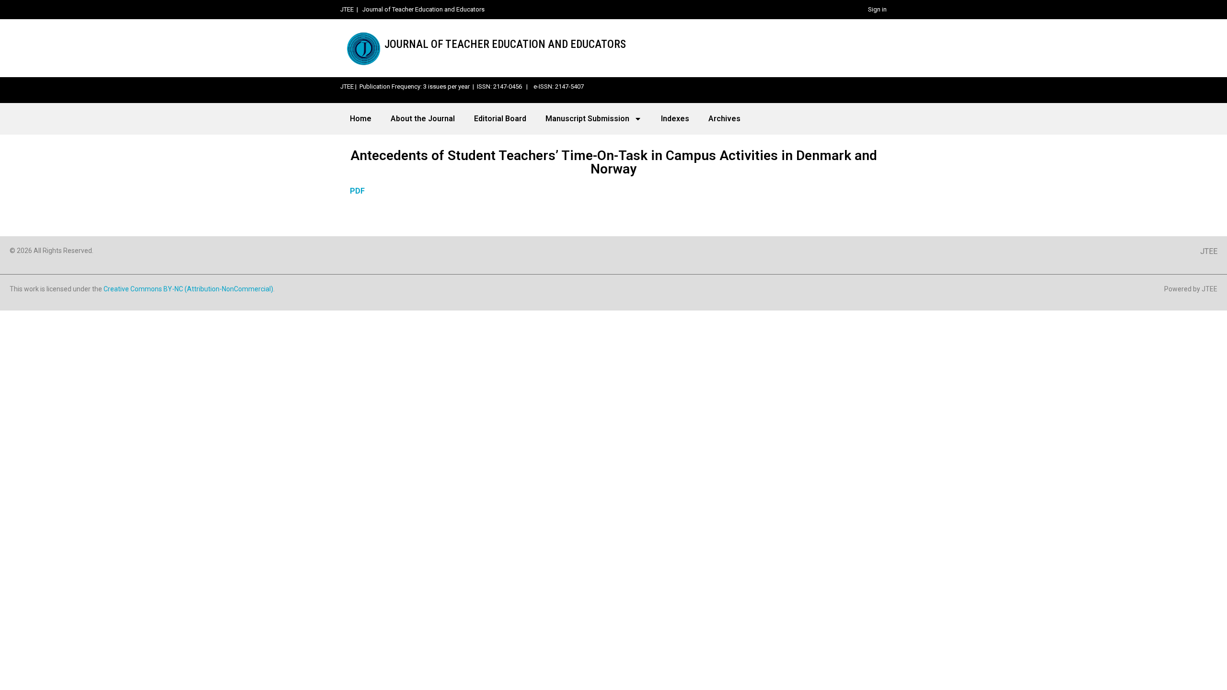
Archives (724, 118)
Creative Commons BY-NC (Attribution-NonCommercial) (188, 289)
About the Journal (423, 118)
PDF (357, 191)
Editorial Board (500, 118)
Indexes (675, 118)
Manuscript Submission (587, 118)
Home (360, 118)
